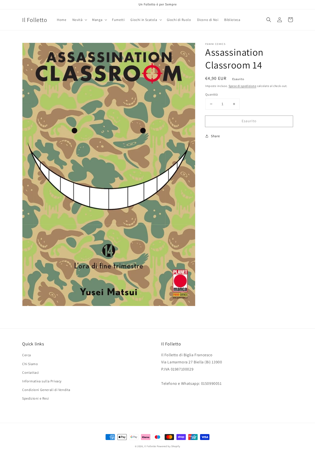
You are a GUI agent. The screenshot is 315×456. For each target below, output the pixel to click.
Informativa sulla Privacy (42, 381)
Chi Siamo (30, 364)
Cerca (26, 355)
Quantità (211, 94)
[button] (79, 20)
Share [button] (215, 136)
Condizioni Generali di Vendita (46, 390)
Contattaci (30, 372)
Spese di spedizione (242, 86)
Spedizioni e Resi (35, 398)
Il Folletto (150, 446)
